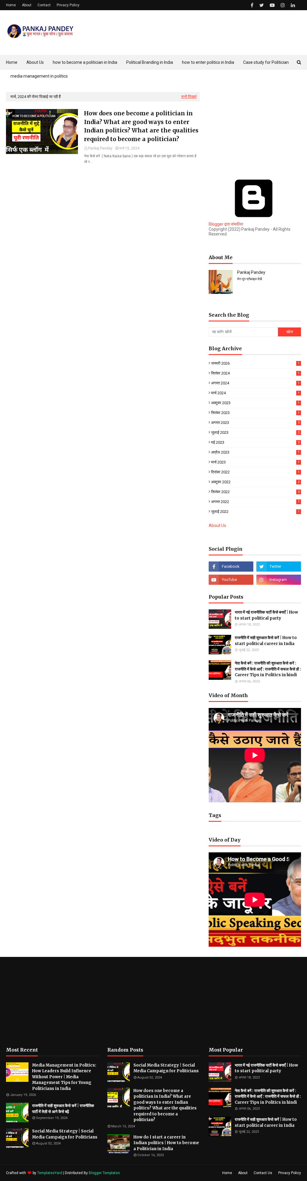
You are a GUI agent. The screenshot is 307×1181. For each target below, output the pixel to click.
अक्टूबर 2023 (255, 403)
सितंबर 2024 (255, 373)
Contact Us (263, 1173)
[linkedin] (293, 5)
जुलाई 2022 (255, 511)
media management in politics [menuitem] (39, 76)
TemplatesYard (49, 1173)
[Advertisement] (255, 129)
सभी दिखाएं (189, 96)
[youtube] (272, 5)
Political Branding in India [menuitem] (149, 62)
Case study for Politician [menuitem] (266, 62)
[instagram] (282, 5)
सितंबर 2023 (255, 412)
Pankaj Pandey (100, 148)
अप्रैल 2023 (255, 452)
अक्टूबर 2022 (255, 482)
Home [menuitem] (11, 62)
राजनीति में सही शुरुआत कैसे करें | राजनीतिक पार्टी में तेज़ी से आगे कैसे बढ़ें (63, 1108)
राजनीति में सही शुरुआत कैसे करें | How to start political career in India (266, 640)
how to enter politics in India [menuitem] (208, 62)
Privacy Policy (68, 5)
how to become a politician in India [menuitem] (85, 62)
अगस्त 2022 (255, 501)
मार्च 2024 (255, 393)
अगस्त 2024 (255, 383)
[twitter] (261, 5)
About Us (217, 525)
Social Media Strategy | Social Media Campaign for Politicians (64, 1134)
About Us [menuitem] (35, 62)
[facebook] (252, 5)
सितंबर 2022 (255, 492)
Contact (44, 5)
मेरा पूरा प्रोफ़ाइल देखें (249, 279)
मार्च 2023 (255, 462)
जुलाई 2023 (255, 432)
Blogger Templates (104, 1173)
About (26, 5)
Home (11, 5)
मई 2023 (255, 442)
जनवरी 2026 (255, 363)
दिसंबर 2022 (255, 472)
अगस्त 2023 (255, 422)
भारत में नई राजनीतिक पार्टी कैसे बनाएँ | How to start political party (266, 615)
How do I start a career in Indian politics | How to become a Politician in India (166, 1143)
